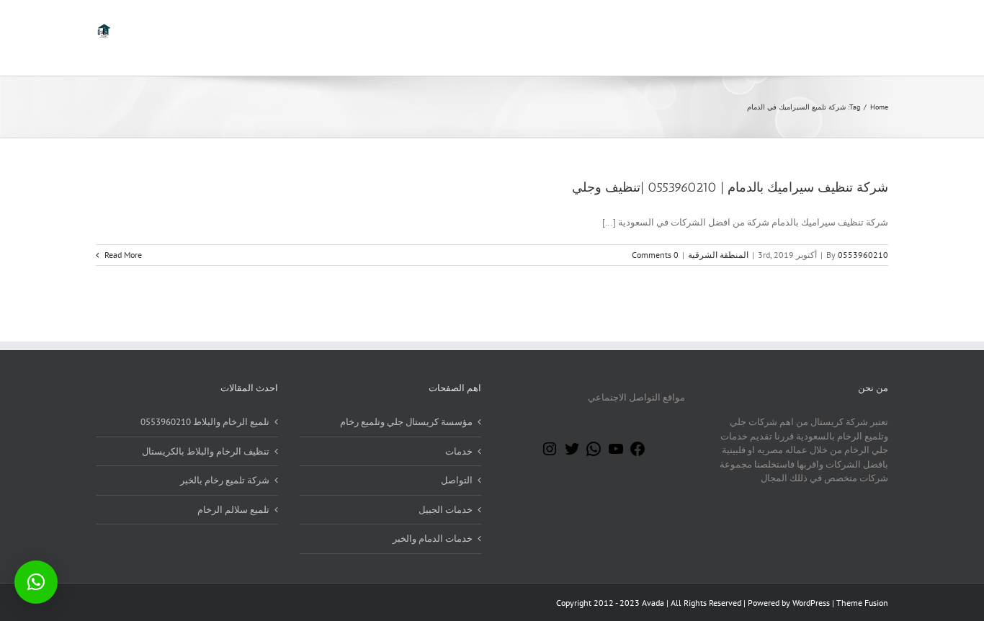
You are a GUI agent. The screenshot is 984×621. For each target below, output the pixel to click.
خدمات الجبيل (446, 510)
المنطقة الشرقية (718, 254)
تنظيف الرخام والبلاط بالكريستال (205, 451)
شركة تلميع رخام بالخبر (224, 480)
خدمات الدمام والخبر (433, 538)
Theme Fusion (862, 602)
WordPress (811, 602)
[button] (36, 582)
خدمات (459, 451)
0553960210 (863, 254)
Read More (122, 254)
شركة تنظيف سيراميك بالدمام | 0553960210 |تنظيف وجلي (730, 187)
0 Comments (655, 254)
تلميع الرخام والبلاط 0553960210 (204, 422)
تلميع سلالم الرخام (233, 510)
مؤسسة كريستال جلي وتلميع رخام (406, 422)
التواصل (457, 480)
